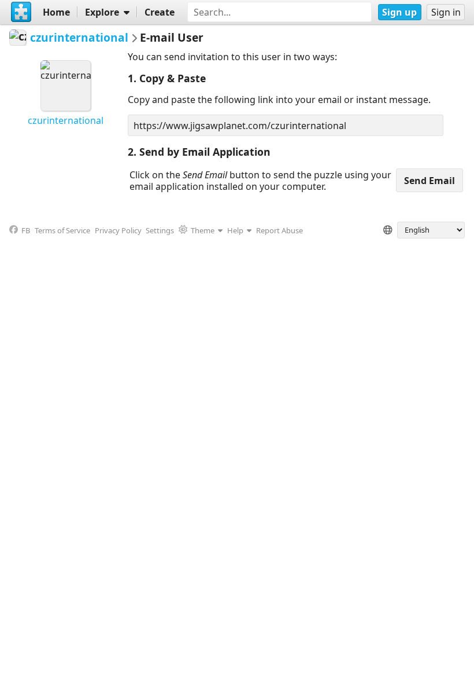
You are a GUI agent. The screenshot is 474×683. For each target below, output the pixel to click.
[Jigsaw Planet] (21, 12)
